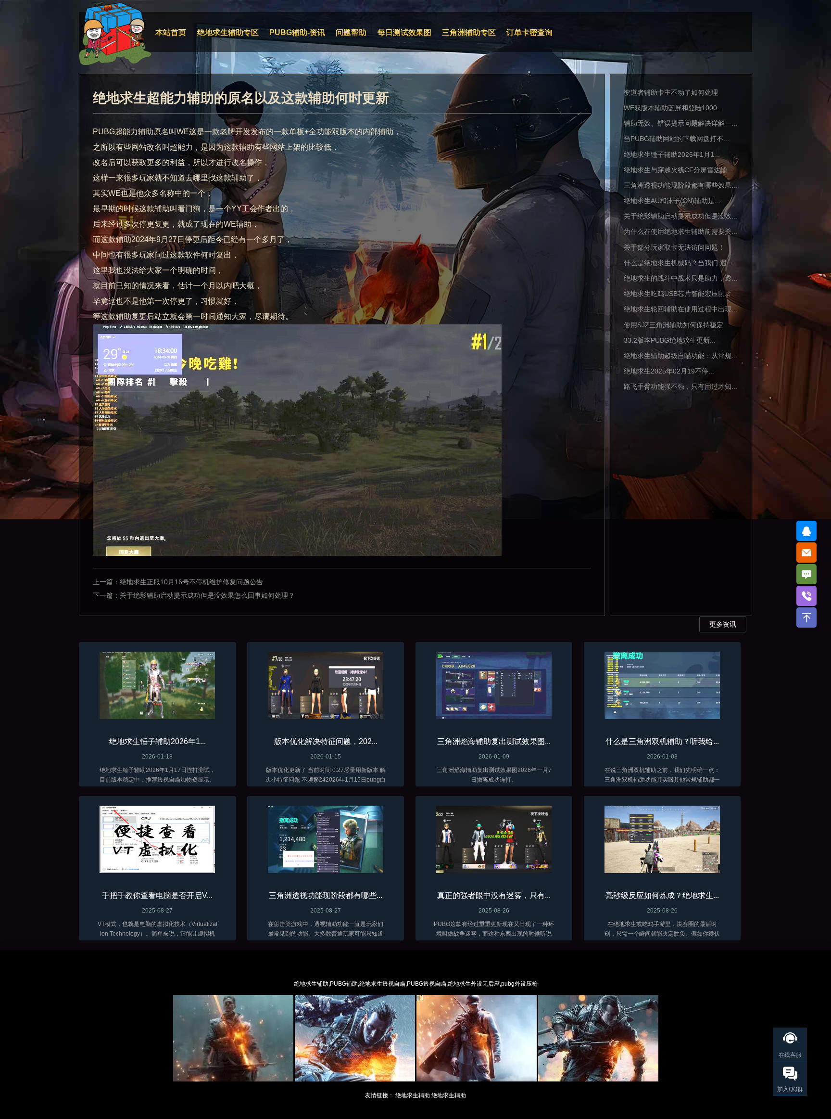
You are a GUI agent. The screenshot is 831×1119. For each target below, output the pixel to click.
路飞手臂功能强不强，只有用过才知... (680, 386)
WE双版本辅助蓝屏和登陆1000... (673, 108)
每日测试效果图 (404, 32)
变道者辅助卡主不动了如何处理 (671, 92)
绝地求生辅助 (412, 1095)
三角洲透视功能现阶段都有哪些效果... (680, 185)
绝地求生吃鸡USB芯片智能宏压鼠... (677, 293)
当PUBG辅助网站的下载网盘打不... (676, 138)
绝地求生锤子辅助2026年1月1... (672, 154)
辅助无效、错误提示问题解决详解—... (680, 123)
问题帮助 (351, 32)
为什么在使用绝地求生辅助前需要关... (680, 231)
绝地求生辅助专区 (228, 32)
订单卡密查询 (529, 32)
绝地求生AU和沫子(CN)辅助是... (672, 201)
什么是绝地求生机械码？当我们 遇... (678, 263)
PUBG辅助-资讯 (297, 32)
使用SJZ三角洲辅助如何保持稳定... (676, 325)
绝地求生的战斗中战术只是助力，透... (680, 278)
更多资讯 (722, 624)
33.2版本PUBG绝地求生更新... (670, 340)
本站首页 (170, 32)
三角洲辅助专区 (469, 32)
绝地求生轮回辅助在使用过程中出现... (680, 309)
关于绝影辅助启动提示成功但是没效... (680, 216)
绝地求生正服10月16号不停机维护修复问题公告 (191, 582)
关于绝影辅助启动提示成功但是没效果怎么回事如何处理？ (207, 595)
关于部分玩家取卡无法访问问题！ (674, 247)
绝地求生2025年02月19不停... (669, 371)
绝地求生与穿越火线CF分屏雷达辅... (678, 170)
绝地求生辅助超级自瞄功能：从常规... (680, 356)
